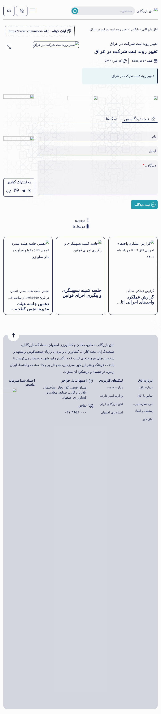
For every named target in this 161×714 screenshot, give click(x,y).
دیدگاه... (149, 165)
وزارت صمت (115, 387)
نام (154, 136)
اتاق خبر (148, 419)
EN (9, 10)
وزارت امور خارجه (111, 395)
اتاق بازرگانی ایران (111, 404)
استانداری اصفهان (112, 412)
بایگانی (134, 29)
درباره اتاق (146, 387)
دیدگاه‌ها (111, 119)
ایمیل (152, 151)
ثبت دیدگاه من (136, 118)
